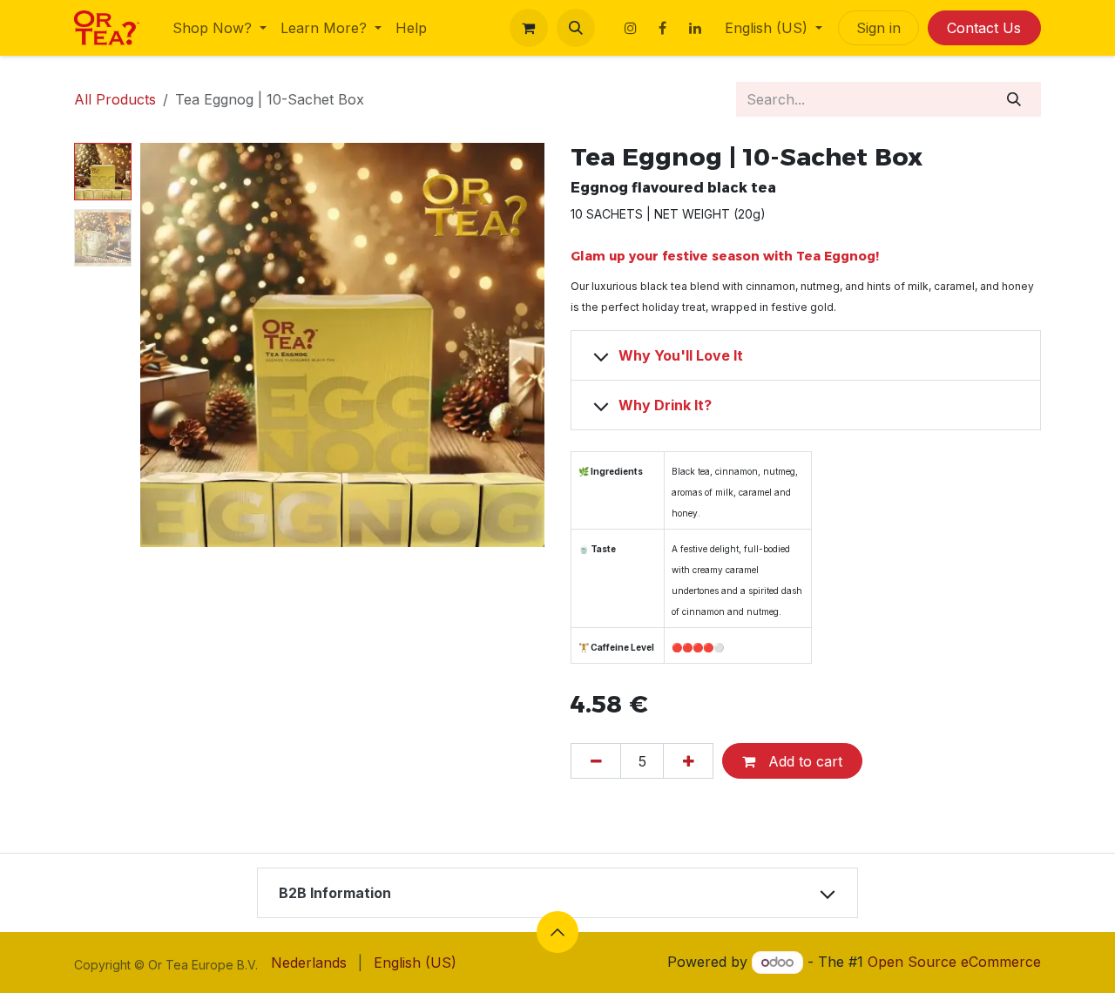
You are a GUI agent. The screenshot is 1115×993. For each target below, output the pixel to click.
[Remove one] (596, 760)
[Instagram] (631, 28)
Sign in (878, 28)
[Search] (1014, 99)
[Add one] (688, 760)
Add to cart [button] (803, 761)
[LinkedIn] (695, 28)
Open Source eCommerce (954, 961)
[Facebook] (663, 28)
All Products (115, 99)
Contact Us (984, 28)
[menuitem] (220, 27)
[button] (576, 28)
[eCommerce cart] (529, 28)
